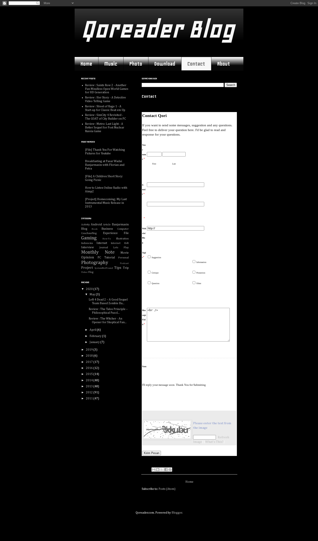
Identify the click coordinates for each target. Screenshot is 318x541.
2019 (89, 349)
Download (164, 64)
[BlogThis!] (158, 469)
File (126, 233)
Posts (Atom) (167, 488)
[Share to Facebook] (166, 469)
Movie (124, 252)
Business (107, 228)
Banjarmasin (120, 224)
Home (86, 64)
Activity (85, 224)
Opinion (87, 257)
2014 (89, 380)
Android (96, 224)
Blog (84, 228)
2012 (89, 392)
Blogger (177, 512)
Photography (94, 262)
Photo (135, 64)
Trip (126, 267)
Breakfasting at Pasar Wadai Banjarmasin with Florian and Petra (104, 165)
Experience (110, 233)
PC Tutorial (106, 257)
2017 (89, 362)
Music (110, 64)
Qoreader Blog (157, 29)
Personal (123, 257)
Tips (117, 268)
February (96, 336)
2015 (89, 374)
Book (95, 229)
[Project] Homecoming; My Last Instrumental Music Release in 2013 (106, 203)
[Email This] (153, 469)
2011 (89, 398)
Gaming (89, 238)
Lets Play (121, 247)
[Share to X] (162, 469)
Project (87, 268)
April (93, 329)
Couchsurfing (89, 233)
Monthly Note (98, 252)
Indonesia (87, 243)
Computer (123, 229)
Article (107, 224)
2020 (89, 289)
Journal (103, 247)
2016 (89, 368)
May (93, 294)
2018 (89, 355)
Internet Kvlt (120, 243)
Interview (87, 247)
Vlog (90, 272)
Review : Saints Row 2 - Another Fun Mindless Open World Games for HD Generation (106, 89)
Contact (196, 64)
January (95, 342)
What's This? (214, 441)
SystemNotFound (104, 268)
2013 (89, 386)
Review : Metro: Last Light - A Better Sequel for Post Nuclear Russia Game (104, 127)
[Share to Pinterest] (170, 469)
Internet (101, 243)
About (223, 64)
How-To (107, 238)
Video (84, 272)
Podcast (124, 263)
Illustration (122, 238)
